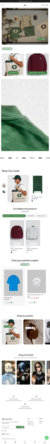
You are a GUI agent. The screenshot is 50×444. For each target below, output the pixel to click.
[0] (19, 189)
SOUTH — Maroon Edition (16, 248)
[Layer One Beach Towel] (38, 184)
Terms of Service (31, 424)
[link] (25, 264)
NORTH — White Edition (32, 248)
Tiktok (40, 423)
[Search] (42, 5)
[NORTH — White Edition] (33, 233)
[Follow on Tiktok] (5, 430)
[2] (21, 192)
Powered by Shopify (12, 438)
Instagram (41, 421)
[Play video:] (46, 43)
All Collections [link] (6, 48)
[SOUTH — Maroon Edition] (17, 233)
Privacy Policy (30, 421)
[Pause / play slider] (46, 148)
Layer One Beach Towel (37, 197)
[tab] (14, 215)
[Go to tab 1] (4, 185)
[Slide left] (40, 148)
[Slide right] (43, 148)
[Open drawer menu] (2, 5)
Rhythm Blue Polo (8, 297)
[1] (17, 186)
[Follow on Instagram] (2, 430)
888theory (34, 195)
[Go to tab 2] (4, 192)
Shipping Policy (30, 423)
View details (8, 302)
